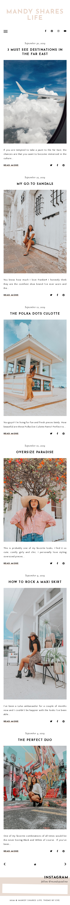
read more (11, 165)
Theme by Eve (51, 900)
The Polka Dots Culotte (35, 313)
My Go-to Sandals (35, 183)
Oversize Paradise (35, 452)
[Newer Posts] (5, 864)
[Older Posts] (65, 864)
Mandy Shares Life (35, 15)
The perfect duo (35, 740)
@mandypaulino (58, 882)
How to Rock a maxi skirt (35, 582)
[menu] (6, 31)
